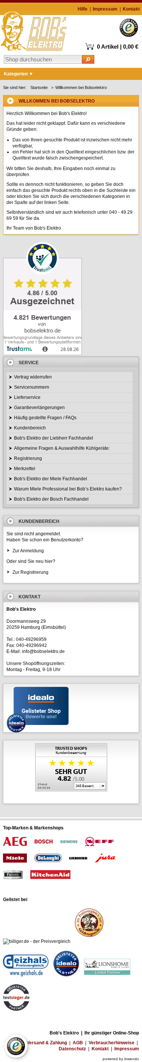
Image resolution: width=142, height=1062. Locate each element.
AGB (78, 1042)
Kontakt (131, 9)
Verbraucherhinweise (111, 1042)
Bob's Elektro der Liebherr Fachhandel (53, 438)
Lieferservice (27, 397)
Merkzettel (24, 468)
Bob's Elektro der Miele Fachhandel (50, 478)
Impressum (105, 9)
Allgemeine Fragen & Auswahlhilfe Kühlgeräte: (62, 448)
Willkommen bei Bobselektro (81, 87)
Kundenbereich (30, 428)
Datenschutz (72, 1048)
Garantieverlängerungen (39, 407)
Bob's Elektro (34, 29)
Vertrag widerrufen (33, 377)
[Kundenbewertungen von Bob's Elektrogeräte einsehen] (71, 768)
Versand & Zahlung (47, 1042)
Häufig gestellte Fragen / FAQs (45, 417)
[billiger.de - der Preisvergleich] (36, 941)
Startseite (39, 87)
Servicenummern (31, 387)
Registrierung (28, 458)
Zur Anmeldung (28, 550)
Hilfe (82, 9)
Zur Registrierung (30, 572)
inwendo (131, 1059)
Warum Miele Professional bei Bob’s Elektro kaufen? (68, 489)
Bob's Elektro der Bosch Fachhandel (51, 499)
